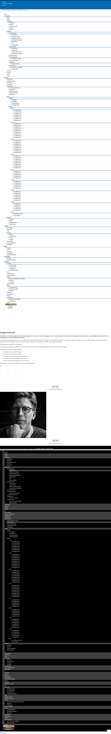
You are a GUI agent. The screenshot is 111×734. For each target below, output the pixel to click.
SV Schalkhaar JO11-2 (17, 173)
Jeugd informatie (10, 86)
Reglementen (11, 28)
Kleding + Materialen (10, 284)
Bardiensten (11, 280)
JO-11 (12, 169)
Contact (4, 5)
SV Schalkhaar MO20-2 (16, 105)
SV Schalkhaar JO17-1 (17, 123)
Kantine (8, 277)
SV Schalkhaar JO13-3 (17, 159)
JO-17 (13, 122)
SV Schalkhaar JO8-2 (17, 205)
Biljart (6, 246)
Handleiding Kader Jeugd (16, 38)
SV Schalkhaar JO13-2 (17, 157)
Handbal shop (10, 307)
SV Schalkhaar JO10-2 (17, 183)
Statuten (10, 29)
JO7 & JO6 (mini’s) (17, 215)
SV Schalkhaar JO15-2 (17, 142)
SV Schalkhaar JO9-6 (17, 200)
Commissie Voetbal (12, 33)
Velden (8, 285)
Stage (8, 272)
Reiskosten (9, 295)
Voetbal (6, 77)
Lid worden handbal (12, 267)
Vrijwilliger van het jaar (11, 275)
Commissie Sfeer (14, 48)
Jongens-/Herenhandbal (11, 243)
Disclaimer (43, 448)
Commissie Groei (14, 50)
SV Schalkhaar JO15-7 (17, 150)
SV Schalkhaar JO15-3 (17, 144)
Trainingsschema (10, 82)
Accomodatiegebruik (13, 287)
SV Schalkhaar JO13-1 (17, 156)
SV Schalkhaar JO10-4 (17, 186)
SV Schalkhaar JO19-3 (17, 113)
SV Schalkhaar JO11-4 (17, 176)
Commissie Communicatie (13, 60)
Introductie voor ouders (16, 36)
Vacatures (4, 2)
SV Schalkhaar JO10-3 (17, 185)
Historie (8, 74)
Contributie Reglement (13, 222)
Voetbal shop (10, 306)
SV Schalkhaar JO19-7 (17, 120)
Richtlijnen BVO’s (14, 41)
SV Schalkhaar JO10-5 (17, 188)
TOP (12, 43)
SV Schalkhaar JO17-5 (17, 130)
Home (6, 14)
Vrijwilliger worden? (10, 273)
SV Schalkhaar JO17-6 (17, 132)
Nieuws (8, 17)
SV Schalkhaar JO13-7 (17, 166)
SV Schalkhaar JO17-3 (17, 127)
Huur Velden (11, 290)
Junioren (10, 106)
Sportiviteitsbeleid (15, 45)
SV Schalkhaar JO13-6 (17, 164)
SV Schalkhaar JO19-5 (17, 117)
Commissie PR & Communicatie (17, 53)
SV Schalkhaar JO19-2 (17, 112)
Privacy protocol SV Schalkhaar (17, 67)
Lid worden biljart (12, 268)
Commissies (9, 31)
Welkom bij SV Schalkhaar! (7, 3)
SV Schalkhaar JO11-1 (17, 171)
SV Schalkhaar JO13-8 (17, 167)
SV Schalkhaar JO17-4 (17, 129)
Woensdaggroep (10, 253)
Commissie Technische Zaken (17, 52)
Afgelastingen (9, 84)
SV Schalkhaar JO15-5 (17, 147)
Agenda (8, 19)
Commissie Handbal (12, 46)
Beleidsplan (11, 24)
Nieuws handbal (9, 227)
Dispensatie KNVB (12, 224)
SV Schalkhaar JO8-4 (17, 208)
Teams (8, 96)
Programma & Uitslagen (11, 81)
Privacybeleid (37, 448)
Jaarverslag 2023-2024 (13, 26)
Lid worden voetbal (12, 265)
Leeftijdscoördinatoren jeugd (17, 40)
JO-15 (13, 139)
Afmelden (11, 220)
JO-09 (13, 190)
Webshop (7, 304)
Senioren (10, 98)
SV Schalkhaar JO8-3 (17, 207)
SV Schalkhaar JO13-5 (17, 162)
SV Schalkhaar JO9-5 (17, 198)
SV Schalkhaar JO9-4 (17, 196)
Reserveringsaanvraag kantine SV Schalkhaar (17, 278)
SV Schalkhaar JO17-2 (17, 125)
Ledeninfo (7, 261)
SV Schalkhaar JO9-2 (17, 193)
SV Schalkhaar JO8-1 (17, 203)
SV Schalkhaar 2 (14, 101)
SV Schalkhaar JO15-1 (17, 140)
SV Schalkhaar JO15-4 (17, 145)
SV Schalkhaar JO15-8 (17, 152)
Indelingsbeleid (12, 94)
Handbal (6, 226)
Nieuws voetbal (9, 79)
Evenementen (11, 282)
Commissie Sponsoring (13, 57)
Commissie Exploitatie (13, 55)
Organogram (9, 71)
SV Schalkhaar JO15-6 (17, 149)
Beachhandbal (9, 244)
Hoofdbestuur (9, 21)
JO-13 (12, 154)
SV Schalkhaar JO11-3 (17, 174)
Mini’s (13, 212)
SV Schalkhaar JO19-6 (17, 118)
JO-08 (13, 201)
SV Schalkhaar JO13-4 (17, 161)
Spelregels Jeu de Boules (11, 260)
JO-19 (13, 108)
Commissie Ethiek (12, 65)
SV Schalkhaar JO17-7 (17, 134)
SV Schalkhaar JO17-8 (17, 135)
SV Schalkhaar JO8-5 (17, 210)
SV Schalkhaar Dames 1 (15, 103)
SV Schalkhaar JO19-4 (17, 115)
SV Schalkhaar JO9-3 (17, 195)
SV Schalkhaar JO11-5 (17, 178)
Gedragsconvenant (15, 69)
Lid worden (9, 217)
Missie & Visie (9, 229)
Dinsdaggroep (9, 251)
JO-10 (13, 179)
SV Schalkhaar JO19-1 (17, 110)
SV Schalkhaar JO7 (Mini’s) (18, 214)
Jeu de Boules (7, 256)
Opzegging (11, 239)
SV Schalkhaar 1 (14, 100)
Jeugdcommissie (14, 35)
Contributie (11, 238)
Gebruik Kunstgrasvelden (13, 289)
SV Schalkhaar (7, 16)
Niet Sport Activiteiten (16, 64)
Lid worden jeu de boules (13, 270)
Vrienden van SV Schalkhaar (16, 58)
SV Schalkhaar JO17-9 (17, 137)
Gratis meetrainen (12, 236)
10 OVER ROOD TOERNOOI (11, 254)
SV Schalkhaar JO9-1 (17, 191)
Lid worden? (11, 219)
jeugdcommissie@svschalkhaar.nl (27, 363)
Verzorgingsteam (10, 294)
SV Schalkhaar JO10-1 (17, 181)
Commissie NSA (12, 62)
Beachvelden (9, 292)
